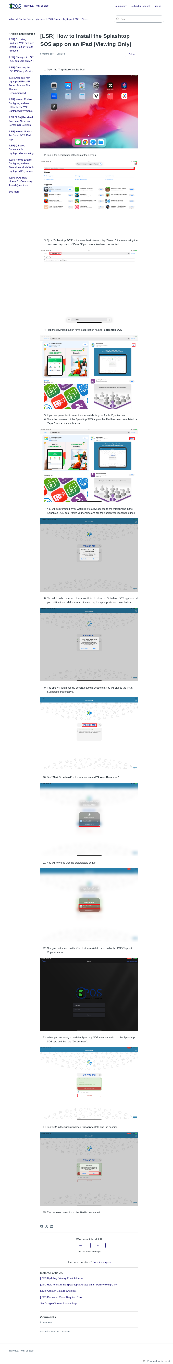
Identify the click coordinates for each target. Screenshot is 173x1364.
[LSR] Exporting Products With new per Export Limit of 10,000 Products (21, 45)
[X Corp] (46, 1226)
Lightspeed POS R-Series (47, 19)
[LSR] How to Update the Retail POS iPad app (20, 135)
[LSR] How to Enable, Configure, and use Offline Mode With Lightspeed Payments (21, 105)
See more (14, 191)
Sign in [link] (157, 6)
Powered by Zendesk (158, 1361)
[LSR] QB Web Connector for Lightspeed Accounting (21, 149)
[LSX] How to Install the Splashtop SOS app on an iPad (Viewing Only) (79, 1284)
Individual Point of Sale (20, 19)
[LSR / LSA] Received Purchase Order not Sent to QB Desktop (21, 121)
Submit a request (140, 6)
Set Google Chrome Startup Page (58, 1303)
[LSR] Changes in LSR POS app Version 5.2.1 (21, 59)
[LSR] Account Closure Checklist (58, 1290)
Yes (80, 1245)
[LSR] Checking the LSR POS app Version (21, 69)
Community (121, 6)
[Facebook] (41, 1226)
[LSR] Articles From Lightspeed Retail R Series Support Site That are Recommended (19, 85)
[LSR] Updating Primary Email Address (61, 1278)
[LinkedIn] (51, 1226)
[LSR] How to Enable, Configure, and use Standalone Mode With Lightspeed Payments (21, 165)
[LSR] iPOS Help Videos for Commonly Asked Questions (21, 181)
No (98, 1245)
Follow (132, 54)
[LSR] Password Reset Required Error (61, 1297)
